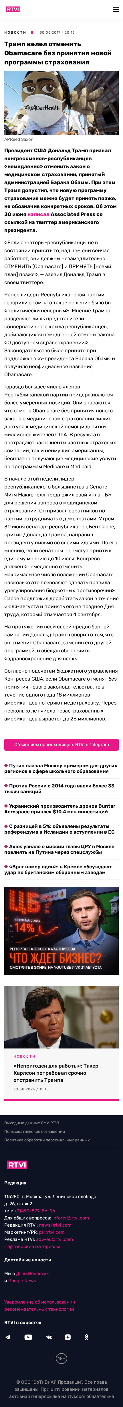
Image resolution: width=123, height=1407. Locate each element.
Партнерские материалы (32, 1246)
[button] (116, 9)
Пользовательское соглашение (34, 1131)
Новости (15, 32)
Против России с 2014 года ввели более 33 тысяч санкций (59, 788)
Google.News (22, 1280)
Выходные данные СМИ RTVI (31, 1123)
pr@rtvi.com (52, 1232)
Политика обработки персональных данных (47, 1140)
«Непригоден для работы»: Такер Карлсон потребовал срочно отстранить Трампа (55, 1073)
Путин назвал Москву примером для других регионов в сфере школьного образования (60, 768)
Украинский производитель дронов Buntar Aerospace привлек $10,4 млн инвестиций (59, 809)
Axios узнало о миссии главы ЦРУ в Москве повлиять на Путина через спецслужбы (59, 849)
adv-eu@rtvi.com (54, 1239)
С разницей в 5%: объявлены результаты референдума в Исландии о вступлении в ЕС (59, 829)
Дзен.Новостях (32, 1273)
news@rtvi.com (55, 1225)
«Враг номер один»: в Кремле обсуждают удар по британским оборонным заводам (58, 869)
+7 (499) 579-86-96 (34, 1210)
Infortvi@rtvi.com (70, 1218)
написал (38, 214)
